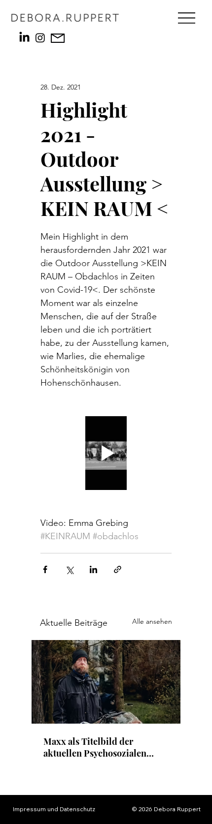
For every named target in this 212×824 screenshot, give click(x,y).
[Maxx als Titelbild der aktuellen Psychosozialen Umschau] (106, 682)
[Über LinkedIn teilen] (93, 569)
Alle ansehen (152, 621)
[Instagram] (40, 37)
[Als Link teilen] (117, 569)
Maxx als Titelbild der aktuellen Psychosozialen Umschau (94, 747)
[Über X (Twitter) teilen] (69, 569)
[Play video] (106, 453)
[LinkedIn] (24, 37)
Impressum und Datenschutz (54, 809)
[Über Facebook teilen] (45, 569)
